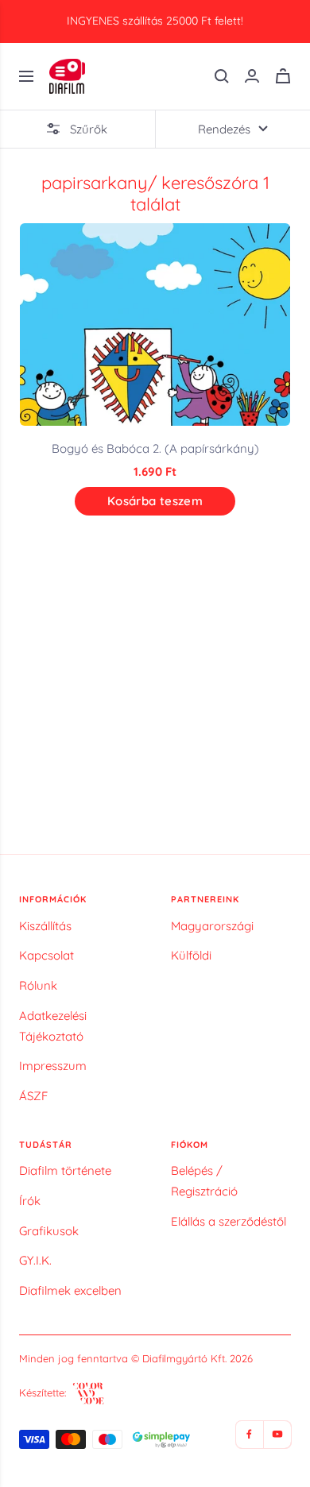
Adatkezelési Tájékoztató (53, 1026)
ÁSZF (33, 1095)
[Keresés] (222, 76)
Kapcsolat (46, 955)
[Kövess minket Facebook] (249, 1434)
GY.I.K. (35, 1260)
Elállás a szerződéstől (228, 1221)
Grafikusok (49, 1230)
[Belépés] (252, 76)
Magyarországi (212, 925)
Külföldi (191, 955)
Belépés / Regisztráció (204, 1181)
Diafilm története (65, 1170)
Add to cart (155, 500)
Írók (30, 1200)
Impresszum (53, 1065)
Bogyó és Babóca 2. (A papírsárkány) (155, 448)
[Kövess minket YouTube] (277, 1434)
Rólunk (38, 985)
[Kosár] (283, 75)
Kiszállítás (45, 925)
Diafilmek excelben (70, 1290)
